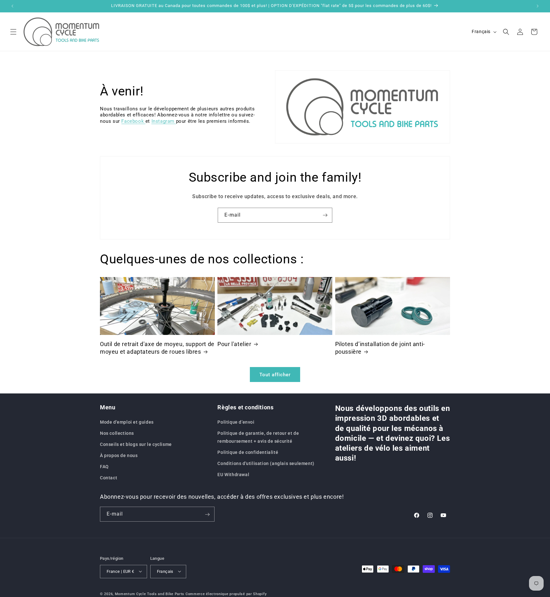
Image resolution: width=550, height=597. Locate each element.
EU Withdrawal (233, 474)
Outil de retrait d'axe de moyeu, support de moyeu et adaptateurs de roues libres (157, 348)
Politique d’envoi (235, 421)
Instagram (163, 121)
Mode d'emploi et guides (127, 421)
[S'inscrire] (325, 215)
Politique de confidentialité (247, 452)
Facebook (132, 121)
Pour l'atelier (234, 344)
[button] (13, 32)
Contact (108, 477)
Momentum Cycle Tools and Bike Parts (150, 594)
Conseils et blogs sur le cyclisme (136, 444)
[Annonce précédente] (12, 6)
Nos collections (117, 432)
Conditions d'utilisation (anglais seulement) (265, 463)
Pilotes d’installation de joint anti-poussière (380, 348)
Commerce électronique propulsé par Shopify (226, 594)
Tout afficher (275, 374)
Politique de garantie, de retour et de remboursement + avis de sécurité (258, 436)
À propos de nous (119, 455)
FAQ (104, 466)
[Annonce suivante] (538, 6)
